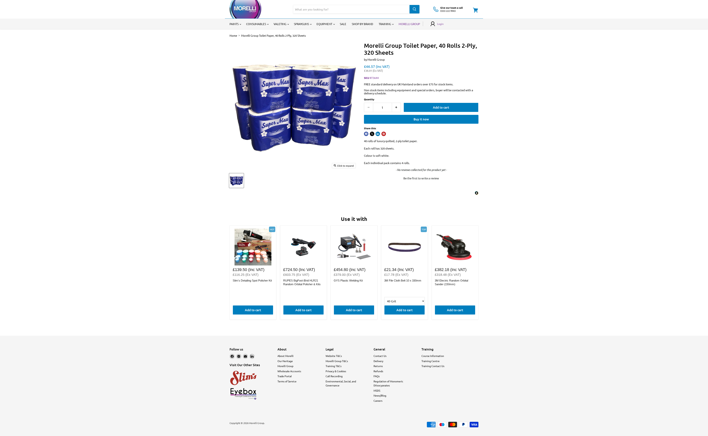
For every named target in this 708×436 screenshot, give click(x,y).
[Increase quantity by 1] (396, 107)
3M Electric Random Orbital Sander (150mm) (451, 282)
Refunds (378, 371)
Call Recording (334, 376)
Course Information (432, 355)
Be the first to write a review (421, 178)
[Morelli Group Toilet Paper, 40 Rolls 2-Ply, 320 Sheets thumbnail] (236, 180)
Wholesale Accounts (289, 371)
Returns (378, 366)
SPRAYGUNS (302, 24)
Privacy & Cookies (336, 371)
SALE (343, 24)
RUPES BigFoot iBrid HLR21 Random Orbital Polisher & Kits (302, 282)
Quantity (369, 99)
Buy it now (421, 119)
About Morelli (285, 355)
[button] (421, 177)
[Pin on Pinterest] (383, 134)
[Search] (414, 9)
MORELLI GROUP (409, 24)
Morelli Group (376, 59)
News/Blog (380, 395)
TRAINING (385, 24)
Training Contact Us (432, 366)
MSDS (377, 390)
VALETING (280, 24)
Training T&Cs (333, 366)
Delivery (378, 361)
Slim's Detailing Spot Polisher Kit (252, 280)
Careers (378, 400)
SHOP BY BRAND (362, 24)
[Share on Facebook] (366, 134)
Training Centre (430, 361)
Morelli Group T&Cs (337, 361)
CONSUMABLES (256, 24)
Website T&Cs (334, 355)
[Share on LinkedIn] (378, 134)
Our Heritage (285, 361)
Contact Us (380, 355)
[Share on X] (372, 134)
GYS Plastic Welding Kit (348, 280)
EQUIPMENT (325, 24)
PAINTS (234, 24)
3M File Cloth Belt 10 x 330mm (402, 280)
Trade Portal (284, 376)
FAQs (377, 376)
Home (233, 35)
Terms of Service (286, 381)
